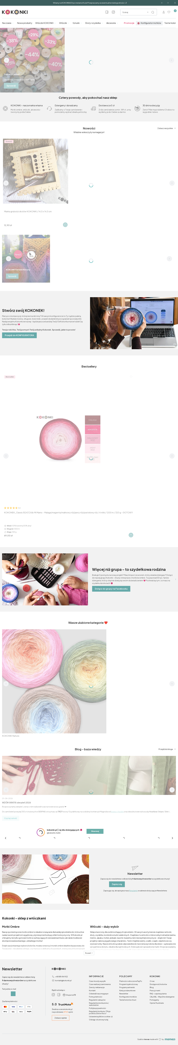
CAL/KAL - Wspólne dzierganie (162, 1037)
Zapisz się (117, 924)
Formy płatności (95, 1037)
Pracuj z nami (155, 1031)
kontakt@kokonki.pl (63, 1021)
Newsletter (123, 1034)
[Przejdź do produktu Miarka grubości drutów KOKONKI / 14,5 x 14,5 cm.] (35, 171)
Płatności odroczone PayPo (130, 1022)
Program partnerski (127, 1028)
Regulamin (133, 931)
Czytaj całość (10, 818)
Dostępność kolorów (158, 1025)
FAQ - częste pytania (158, 1034)
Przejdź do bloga (166, 749)
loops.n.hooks (117, 811)
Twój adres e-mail (9, 1029)
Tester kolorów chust (127, 1040)
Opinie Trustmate (157, 1044)
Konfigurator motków (128, 1037)
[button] (153, 12)
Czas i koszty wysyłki (97, 1022)
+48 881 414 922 (61, 1017)
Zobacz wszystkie (165, 128)
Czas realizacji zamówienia (100, 1025)
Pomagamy (154, 1040)
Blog (152, 1028)
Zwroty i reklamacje (97, 1028)
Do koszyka (65, 224)
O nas (152, 1022)
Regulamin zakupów (97, 1040)
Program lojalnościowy (128, 1025)
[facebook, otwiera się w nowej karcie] (107, 12)
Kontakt (92, 1031)
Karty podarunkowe (127, 1031)
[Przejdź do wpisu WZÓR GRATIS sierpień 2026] (89, 775)
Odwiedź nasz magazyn (98, 1034)
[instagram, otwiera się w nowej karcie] (113, 12)
